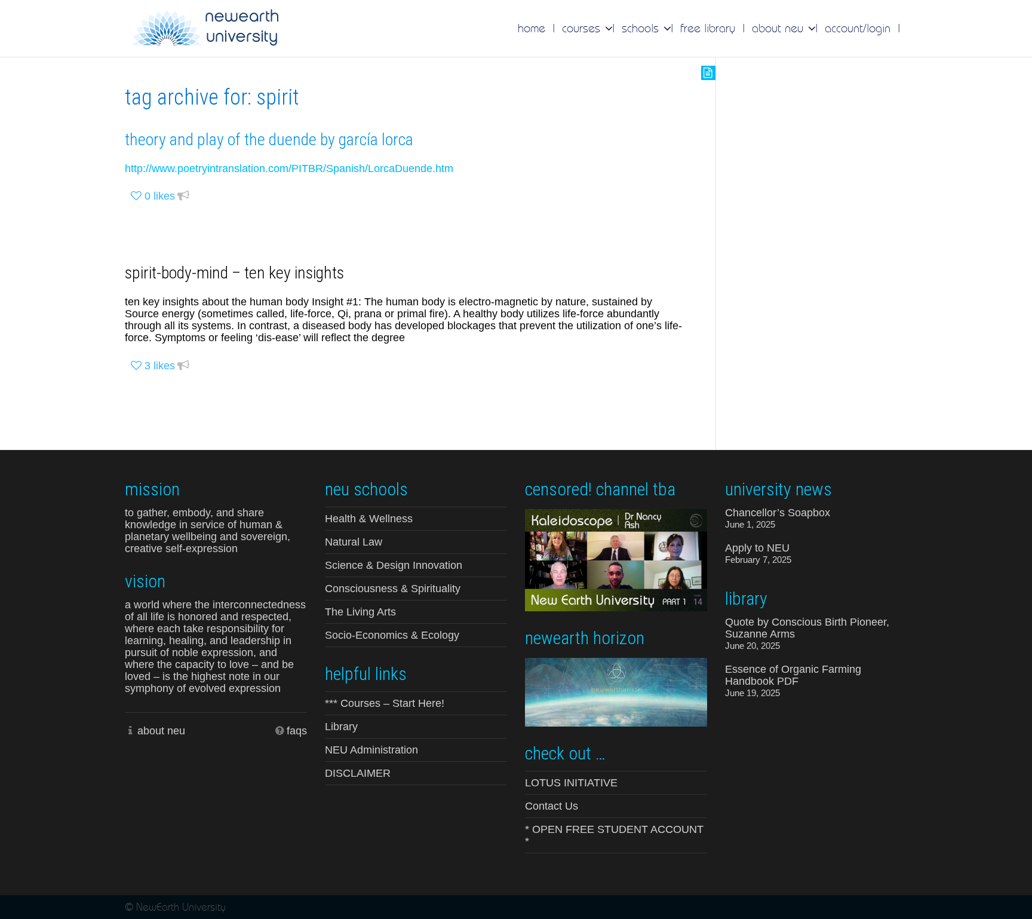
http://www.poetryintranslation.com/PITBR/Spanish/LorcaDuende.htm (289, 168)
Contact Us (551, 806)
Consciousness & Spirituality (392, 589)
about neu (161, 731)
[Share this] (183, 196)
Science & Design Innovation (393, 565)
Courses (583, 28)
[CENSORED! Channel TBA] (616, 559)
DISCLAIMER (358, 773)
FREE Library (707, 28)
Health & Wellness (369, 519)
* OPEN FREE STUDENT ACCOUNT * (614, 835)
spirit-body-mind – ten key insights (234, 273)
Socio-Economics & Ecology (392, 635)
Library (341, 727)
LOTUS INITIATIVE (571, 783)
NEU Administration (371, 750)
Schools (642, 28)
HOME (531, 28)
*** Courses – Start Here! (384, 703)
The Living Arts (360, 612)
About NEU (779, 28)
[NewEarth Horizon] (616, 691)
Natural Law (353, 542)
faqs (297, 731)
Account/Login (857, 28)
